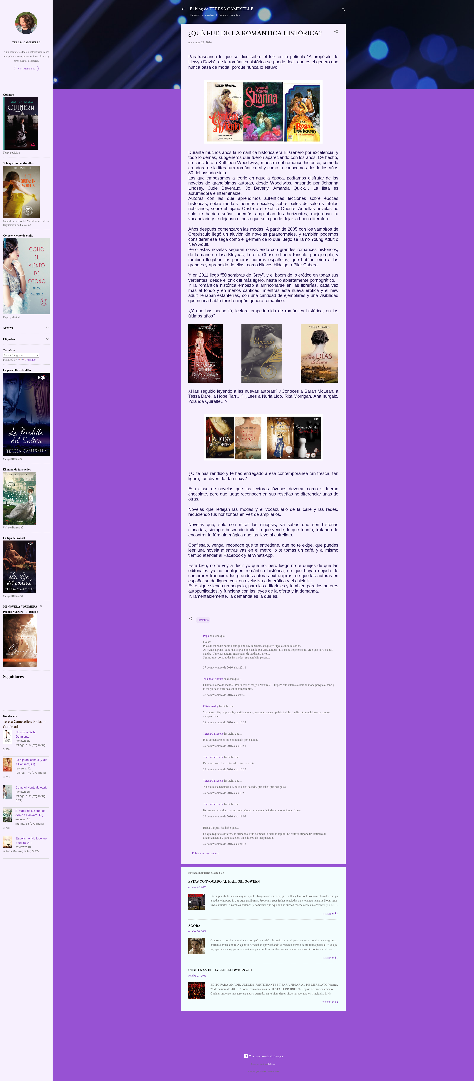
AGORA (194, 925)
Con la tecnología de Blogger (265, 1056)
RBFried (271, 1063)
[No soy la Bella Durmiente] (9, 737)
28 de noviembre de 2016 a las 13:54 (224, 722)
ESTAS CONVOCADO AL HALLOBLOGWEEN (224, 881)
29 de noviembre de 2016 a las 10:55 (224, 769)
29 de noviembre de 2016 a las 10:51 (224, 746)
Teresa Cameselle (213, 733)
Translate (30, 359)
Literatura (203, 620)
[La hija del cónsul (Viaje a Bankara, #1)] (9, 765)
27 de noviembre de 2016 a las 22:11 (224, 667)
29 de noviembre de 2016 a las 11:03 (224, 816)
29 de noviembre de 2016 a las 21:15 (224, 844)
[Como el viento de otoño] (9, 792)
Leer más (330, 914)
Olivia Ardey (210, 706)
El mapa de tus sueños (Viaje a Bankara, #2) (30, 813)
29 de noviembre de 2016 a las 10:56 (224, 793)
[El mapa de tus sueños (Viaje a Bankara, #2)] (9, 816)
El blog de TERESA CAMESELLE (221, 8)
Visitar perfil (26, 68)
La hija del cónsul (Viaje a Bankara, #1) (31, 762)
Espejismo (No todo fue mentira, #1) (31, 840)
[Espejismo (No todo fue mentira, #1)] (9, 842)
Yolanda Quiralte (213, 679)
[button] (336, 32)
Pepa (206, 636)
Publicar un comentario (205, 853)
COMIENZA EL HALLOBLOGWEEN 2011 (220, 969)
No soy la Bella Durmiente (26, 734)
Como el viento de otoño (32, 787)
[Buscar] (343, 10)
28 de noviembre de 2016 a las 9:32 (224, 695)
